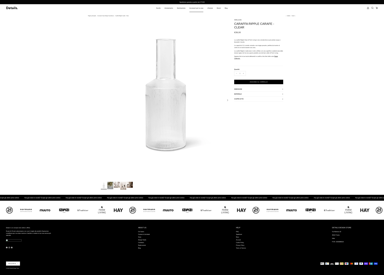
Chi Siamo (141, 231)
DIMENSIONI (238, 89)
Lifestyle (210, 8)
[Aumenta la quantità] (244, 73)
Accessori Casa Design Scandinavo (106, 15)
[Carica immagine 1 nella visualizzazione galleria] (165, 99)
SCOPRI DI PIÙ (239, 99)
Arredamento (168, 8)
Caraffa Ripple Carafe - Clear (122, 15)
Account (238, 240)
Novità (158, 8)
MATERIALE (238, 94)
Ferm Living (238, 19)
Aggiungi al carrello (259, 82)
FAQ (237, 231)
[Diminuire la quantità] (236, 73)
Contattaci (141, 242)
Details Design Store (14, 268)
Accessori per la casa (196, 8)
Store (139, 237)
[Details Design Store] (12, 8)
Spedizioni (239, 234)
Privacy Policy (240, 245)
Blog (226, 8)
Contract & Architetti (144, 234)
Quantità (236, 69)
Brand (219, 8)
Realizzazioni (142, 245)
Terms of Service (241, 248)
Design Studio (142, 240)
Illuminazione (181, 8)
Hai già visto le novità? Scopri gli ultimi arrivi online (29, 198)
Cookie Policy (240, 242)
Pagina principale (92, 15)
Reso (237, 237)
